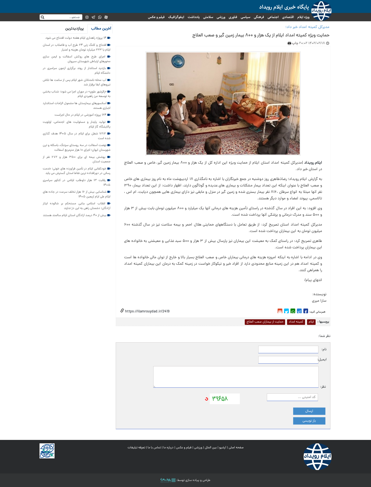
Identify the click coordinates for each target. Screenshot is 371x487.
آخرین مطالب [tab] (101, 29)
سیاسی (245, 17)
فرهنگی (259, 17)
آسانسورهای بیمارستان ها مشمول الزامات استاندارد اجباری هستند (76, 106)
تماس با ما (154, 447)
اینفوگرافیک (176, 17)
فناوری (233, 17)
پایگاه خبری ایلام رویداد (284, 7)
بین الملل (211, 447)
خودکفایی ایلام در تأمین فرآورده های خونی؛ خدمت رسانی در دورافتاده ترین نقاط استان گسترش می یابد (76, 171)
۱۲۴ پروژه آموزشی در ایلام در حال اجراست (81, 115)
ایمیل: (322, 359)
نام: (324, 349)
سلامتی (208, 17)
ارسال (309, 411)
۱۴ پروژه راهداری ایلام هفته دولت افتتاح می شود (76, 38)
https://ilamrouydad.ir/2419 (146, 312)
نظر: (323, 387)
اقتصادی (288, 17)
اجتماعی (273, 17)
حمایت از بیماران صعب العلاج (264, 322)
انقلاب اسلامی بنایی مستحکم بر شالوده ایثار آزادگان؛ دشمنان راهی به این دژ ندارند (76, 206)
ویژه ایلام (303, 17)
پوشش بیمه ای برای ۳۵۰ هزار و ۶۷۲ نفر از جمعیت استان (76, 159)
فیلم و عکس (156, 17)
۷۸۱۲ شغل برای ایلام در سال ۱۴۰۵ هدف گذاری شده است (76, 136)
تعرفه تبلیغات (136, 447)
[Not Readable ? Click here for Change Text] (206, 399)
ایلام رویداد (313, 163)
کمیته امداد (296, 322)
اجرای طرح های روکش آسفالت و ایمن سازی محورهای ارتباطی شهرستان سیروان (76, 59)
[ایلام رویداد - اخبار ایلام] (317, 457)
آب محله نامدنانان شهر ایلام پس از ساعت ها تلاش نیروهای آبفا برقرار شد (76, 82)
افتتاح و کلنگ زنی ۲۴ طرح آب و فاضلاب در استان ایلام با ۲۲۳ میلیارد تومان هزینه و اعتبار (76, 47)
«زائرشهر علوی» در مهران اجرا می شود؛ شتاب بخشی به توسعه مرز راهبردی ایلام (76, 94)
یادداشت (194, 17)
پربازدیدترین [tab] (74, 29)
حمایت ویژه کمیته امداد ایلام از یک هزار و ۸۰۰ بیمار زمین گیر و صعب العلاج (260, 35)
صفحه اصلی (236, 447)
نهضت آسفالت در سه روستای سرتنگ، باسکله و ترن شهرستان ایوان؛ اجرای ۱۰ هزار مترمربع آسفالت (76, 147)
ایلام (311, 322)
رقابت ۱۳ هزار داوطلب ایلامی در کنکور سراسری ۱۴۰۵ (76, 182)
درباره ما (168, 447)
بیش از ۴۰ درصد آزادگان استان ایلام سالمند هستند (75, 215)
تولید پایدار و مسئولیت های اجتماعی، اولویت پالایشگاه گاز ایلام (76, 124)
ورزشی (221, 17)
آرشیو (222, 447)
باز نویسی (309, 421)
